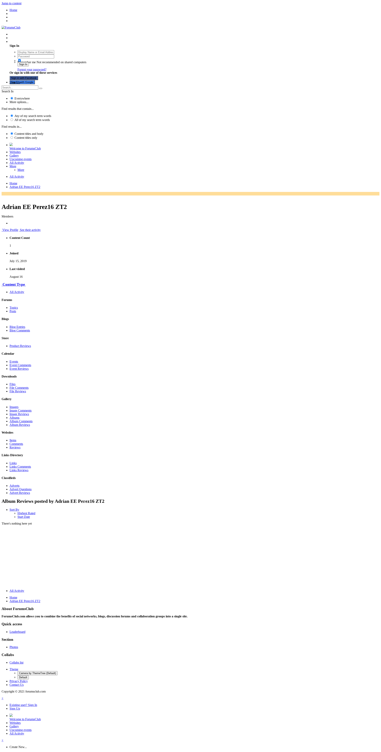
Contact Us (17, 684)
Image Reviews (19, 414)
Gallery (14, 155)
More (13, 166)
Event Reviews (19, 368)
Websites (15, 152)
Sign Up (15, 82)
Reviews (15, 447)
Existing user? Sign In (24, 41)
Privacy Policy (19, 681)
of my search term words (32, 116)
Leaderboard (17, 631)
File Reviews (18, 391)
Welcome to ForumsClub (25, 148)
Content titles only (25, 137)
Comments (16, 443)
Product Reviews (20, 346)
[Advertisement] (190, 558)
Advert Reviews (20, 492)
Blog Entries (17, 327)
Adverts (14, 485)
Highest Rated (26, 513)
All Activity (17, 162)
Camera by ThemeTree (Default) (37, 673)
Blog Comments (20, 330)
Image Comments (21, 410)
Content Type (14, 284)
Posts (13, 311)
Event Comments (20, 365)
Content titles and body (28, 133)
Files (12, 384)
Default (23, 677)
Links (13, 463)
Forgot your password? (31, 69)
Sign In (23, 64)
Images (14, 407)
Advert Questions (21, 489)
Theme (14, 669)
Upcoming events (21, 159)
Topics (14, 307)
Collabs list (16, 662)
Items (13, 440)
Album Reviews (20, 424)
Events (14, 361)
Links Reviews (19, 470)
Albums (14, 417)
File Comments (19, 387)
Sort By (14, 509)
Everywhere (22, 98)
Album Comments (21, 421)
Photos (14, 647)
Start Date (23, 516)
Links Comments (20, 466)
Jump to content (11, 3)
